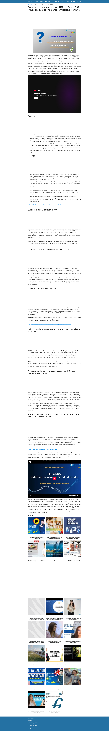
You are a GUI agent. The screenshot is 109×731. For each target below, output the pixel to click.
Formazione (56, 1)
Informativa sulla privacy (33, 725)
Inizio (37, 1)
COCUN (30, 2)
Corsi (41, 1)
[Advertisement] (54, 20)
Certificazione (48, 1)
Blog (68, 1)
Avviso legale (30, 720)
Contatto (79, 1)
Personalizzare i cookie (32, 722)
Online (62, 1)
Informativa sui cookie (32, 723)
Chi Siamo (73, 1)
